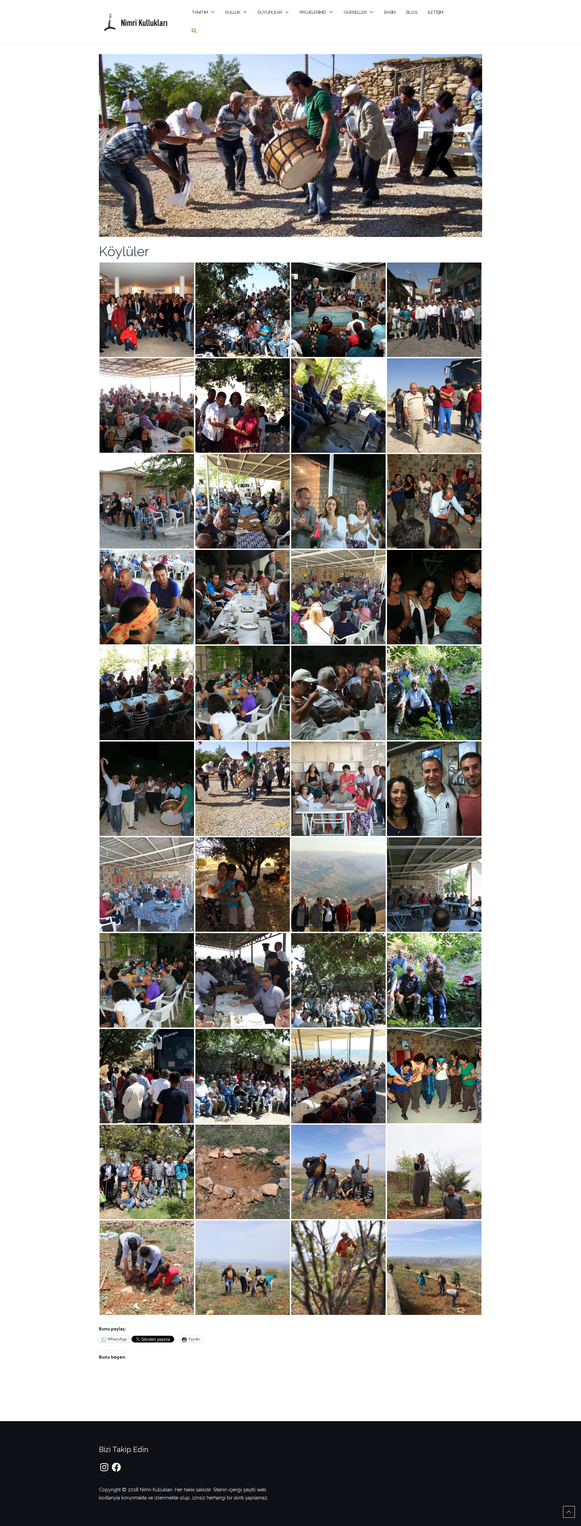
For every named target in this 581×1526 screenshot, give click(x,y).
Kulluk (232, 12)
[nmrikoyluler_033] (338, 1075)
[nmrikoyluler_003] (242, 501)
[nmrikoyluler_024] (434, 788)
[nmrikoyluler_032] (242, 1075)
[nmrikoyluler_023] (147, 884)
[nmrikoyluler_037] (338, 884)
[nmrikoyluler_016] (147, 501)
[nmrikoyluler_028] (242, 979)
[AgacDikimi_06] (434, 1171)
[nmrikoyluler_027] (147, 979)
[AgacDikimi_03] (242, 1267)
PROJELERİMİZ (313, 12)
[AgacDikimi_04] (147, 1267)
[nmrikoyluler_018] (242, 692)
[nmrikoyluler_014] (242, 309)
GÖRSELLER (355, 12)
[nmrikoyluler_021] (147, 788)
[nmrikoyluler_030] (434, 979)
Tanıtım (200, 12)
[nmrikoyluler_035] (338, 309)
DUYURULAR (270, 12)
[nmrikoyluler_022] (242, 788)
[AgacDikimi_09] (242, 1171)
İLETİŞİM (435, 12)
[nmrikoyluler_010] (147, 596)
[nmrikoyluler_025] (242, 884)
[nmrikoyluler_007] (434, 501)
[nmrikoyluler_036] (434, 1075)
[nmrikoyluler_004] (434, 309)
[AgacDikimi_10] (147, 1171)
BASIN (389, 12)
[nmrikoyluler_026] (434, 884)
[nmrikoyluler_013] (338, 596)
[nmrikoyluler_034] (338, 405)
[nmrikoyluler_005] (338, 501)
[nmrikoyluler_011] (242, 596)
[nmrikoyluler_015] (434, 596)
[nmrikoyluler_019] (338, 692)
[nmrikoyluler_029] (338, 979)
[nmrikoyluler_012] (147, 309)
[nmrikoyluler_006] (147, 405)
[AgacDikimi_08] (338, 1171)
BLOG (411, 12)
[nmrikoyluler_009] (434, 405)
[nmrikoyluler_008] (147, 692)
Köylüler (124, 251)
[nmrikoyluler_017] (338, 788)
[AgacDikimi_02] (338, 1267)
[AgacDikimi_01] (434, 1267)
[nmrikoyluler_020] (434, 692)
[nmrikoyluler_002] (242, 405)
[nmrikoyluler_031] (147, 1075)
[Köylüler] (290, 145)
